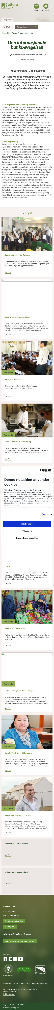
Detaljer (45, 514)
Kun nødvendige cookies (27, 538)
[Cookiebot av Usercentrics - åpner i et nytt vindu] (40, 470)
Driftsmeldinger (9, 994)
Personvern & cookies (40, 983)
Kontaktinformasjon (10, 983)
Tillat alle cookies (27, 524)
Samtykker (10, 926)
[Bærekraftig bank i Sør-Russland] (27, 234)
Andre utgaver (22, 27)
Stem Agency (15, 1007)
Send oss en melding (14, 921)
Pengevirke (7, 20)
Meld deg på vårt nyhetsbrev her (20, 941)
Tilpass (25, 531)
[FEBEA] (27, 545)
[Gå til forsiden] (10, 5)
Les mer (8, 272)
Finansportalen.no (9, 991)
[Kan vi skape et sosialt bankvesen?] (27, 296)
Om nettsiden (25, 983)
